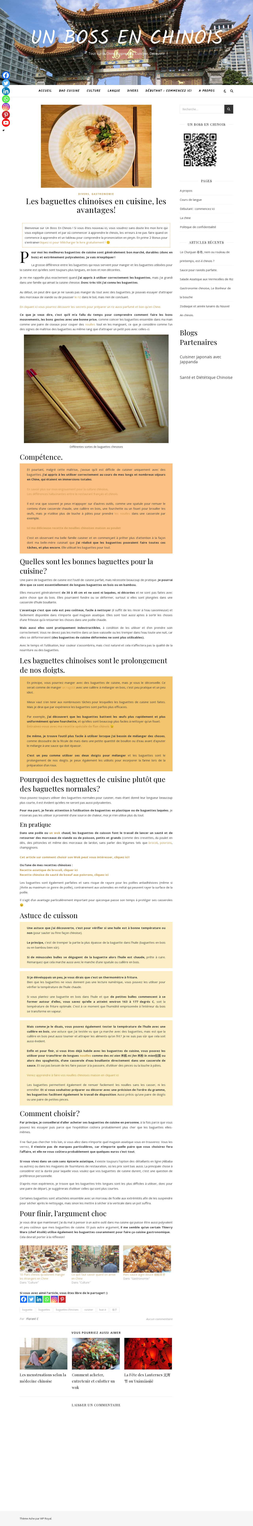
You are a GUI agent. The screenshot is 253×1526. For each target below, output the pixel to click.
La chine (185, 218)
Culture (94, 91)
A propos (207, 91)
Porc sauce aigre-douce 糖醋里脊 (144, 1274)
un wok (54, 833)
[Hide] (3, 130)
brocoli (153, 843)
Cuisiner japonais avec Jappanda (200, 359)
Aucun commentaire (159, 1319)
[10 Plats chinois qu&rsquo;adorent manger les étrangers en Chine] (44, 1259)
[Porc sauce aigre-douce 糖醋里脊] (147, 1259)
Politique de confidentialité (198, 227)
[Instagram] (54, 1299)
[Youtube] (6, 123)
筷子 (114, 1309)
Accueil (45, 91)
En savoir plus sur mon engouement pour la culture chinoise (67, 489)
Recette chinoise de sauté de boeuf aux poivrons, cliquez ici (64, 875)
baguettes (44, 1309)
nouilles (89, 324)
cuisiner (88, 1309)
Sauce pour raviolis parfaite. (198, 270)
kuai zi (102, 1309)
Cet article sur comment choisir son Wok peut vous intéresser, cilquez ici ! (74, 857)
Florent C (32, 1319)
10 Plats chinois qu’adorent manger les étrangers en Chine (42, 1276)
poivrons (166, 843)
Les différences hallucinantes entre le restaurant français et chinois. (72, 494)
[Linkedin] (39, 1299)
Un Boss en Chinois (126, 39)
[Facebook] (23, 1299)
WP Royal (45, 1518)
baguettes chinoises (67, 1309)
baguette (27, 1309)
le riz (78, 297)
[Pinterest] (62, 1299)
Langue (114, 91)
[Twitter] (31, 1299)
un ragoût (68, 687)
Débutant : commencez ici (168, 91)
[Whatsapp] (46, 1299)
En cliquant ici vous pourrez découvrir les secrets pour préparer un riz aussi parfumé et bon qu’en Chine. (90, 307)
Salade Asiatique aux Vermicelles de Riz (206, 279)
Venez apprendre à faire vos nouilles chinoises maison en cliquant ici (73, 1075)
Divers (132, 91)
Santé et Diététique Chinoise (206, 377)
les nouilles (122, 513)
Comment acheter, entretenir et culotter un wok (93, 1381)
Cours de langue (191, 200)
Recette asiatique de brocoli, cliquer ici (49, 870)
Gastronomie (103, 194)
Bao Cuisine (69, 91)
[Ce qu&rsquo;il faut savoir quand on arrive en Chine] (95, 1259)
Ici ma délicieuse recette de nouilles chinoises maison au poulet (74, 528)
